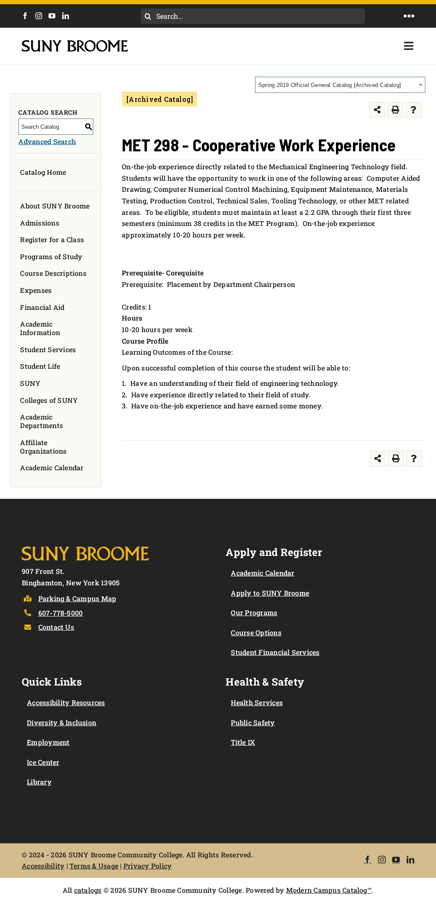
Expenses (36, 290)
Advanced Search (47, 141)
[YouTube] (52, 15)
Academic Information (40, 328)
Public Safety (253, 722)
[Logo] (85, 544)
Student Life (40, 366)
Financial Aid (42, 307)
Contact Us (56, 626)
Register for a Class (52, 239)
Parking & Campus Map (77, 598)
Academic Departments (41, 421)
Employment (48, 742)
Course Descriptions (53, 273)
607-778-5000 (60, 612)
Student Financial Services (275, 652)
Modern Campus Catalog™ (329, 890)
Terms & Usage (93, 865)
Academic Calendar (51, 467)
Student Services (48, 349)
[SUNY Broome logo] (75, 43)
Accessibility (43, 865)
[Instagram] (38, 15)
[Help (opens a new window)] (414, 110)
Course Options (256, 632)
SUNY (30, 383)
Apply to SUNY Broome (270, 592)
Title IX (243, 742)
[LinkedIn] (65, 15)
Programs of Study (51, 256)
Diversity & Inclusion (61, 722)
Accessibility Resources (66, 702)
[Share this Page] (377, 110)
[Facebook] (25, 15)
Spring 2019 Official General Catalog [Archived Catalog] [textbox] (329, 85)
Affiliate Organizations (43, 446)
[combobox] (340, 85)
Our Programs (254, 612)
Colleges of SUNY (49, 400)
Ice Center (43, 762)
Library (39, 781)
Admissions (39, 222)
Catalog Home (43, 172)
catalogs (88, 890)
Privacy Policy (147, 865)
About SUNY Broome (54, 205)
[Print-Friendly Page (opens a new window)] (395, 110)
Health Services (257, 702)
